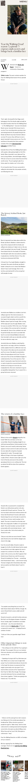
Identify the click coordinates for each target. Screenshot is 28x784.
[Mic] (3, 3)
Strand (15, 437)
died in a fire (15, 626)
